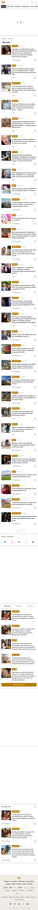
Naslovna (3, 38)
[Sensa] (21, 890)
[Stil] (2, 2)
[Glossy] (32, 888)
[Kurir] (5, 888)
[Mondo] (13, 888)
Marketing (12, 897)
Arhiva (23, 897)
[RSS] (26, 542)
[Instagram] (12, 542)
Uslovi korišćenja (19, 899)
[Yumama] (29, 890)
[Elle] (26, 888)
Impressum (5, 897)
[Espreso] (20, 888)
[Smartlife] (14, 890)
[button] (16, 60)
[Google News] (33, 542)
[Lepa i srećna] (7, 890)
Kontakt (18, 897)
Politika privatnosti (31, 897)
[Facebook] (4, 542)
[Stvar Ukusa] (19, 893)
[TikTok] (19, 542)
